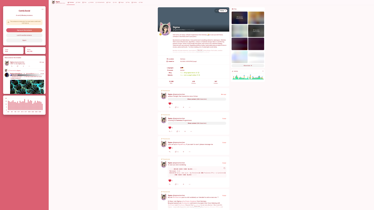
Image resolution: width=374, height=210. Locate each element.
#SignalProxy (181, 144)
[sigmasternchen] (7, 63)
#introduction (176, 197)
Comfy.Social (24, 11)
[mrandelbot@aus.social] (7, 75)
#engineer (193, 201)
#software (186, 201)
